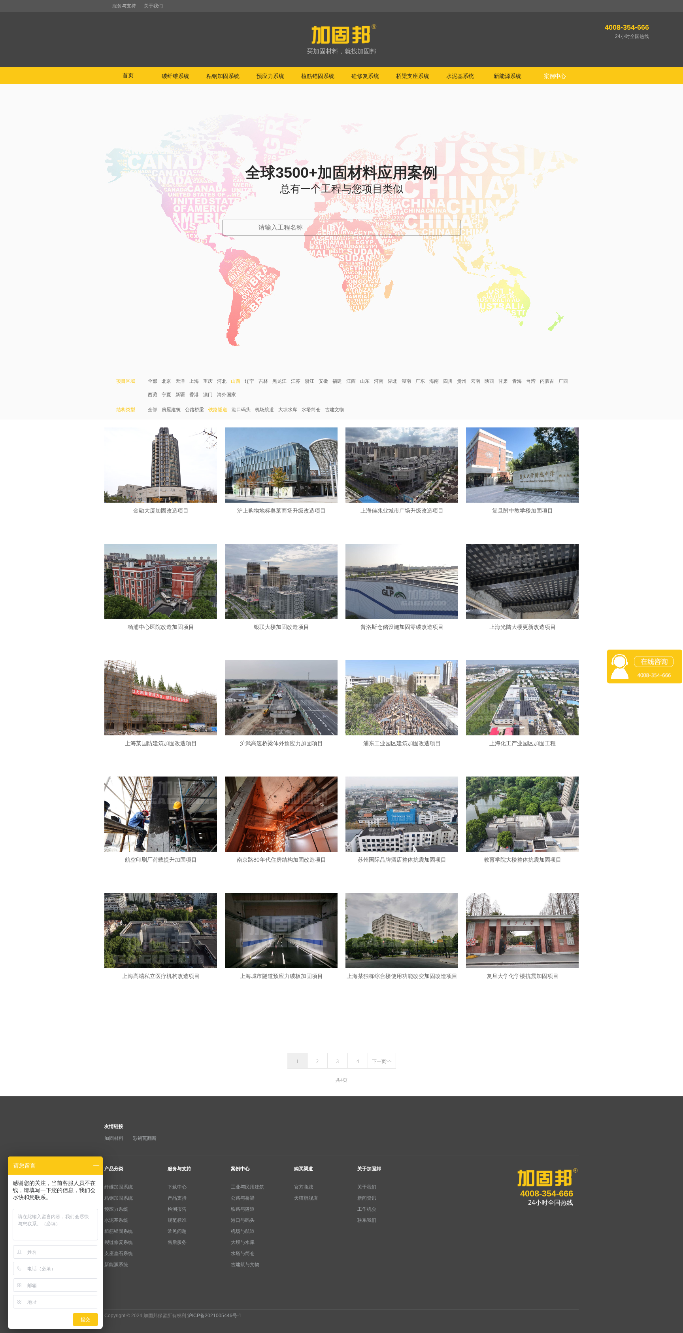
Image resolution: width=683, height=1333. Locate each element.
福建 (337, 381)
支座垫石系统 (118, 1253)
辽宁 (249, 381)
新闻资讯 (366, 1198)
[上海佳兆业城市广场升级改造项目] (401, 465)
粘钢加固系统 (118, 1198)
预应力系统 (116, 1209)
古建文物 (334, 409)
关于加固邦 (369, 1169)
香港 (194, 394)
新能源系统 (116, 1264)
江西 (351, 381)
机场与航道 (243, 1231)
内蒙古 (547, 381)
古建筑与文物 (245, 1264)
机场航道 (264, 409)
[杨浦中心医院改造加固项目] (160, 582)
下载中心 (177, 1187)
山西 (235, 381)
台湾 (531, 381)
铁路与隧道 (243, 1209)
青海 (517, 381)
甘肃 (503, 381)
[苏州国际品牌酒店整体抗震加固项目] (401, 815)
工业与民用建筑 (247, 1187)
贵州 (461, 381)
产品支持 (177, 1198)
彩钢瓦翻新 (145, 1138)
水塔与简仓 (243, 1253)
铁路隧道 (217, 409)
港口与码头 (243, 1220)
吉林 (263, 381)
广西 (563, 381)
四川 (448, 381)
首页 (128, 75)
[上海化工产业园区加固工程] (522, 698)
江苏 (295, 381)
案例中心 (240, 1169)
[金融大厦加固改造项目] (160, 465)
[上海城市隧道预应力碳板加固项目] (281, 931)
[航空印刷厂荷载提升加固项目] (160, 815)
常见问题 (177, 1231)
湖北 (392, 381)
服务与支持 (124, 6)
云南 (475, 381)
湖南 (406, 381)
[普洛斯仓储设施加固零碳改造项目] (401, 582)
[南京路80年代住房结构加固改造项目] (281, 815)
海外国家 (226, 394)
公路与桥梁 (243, 1198)
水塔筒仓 (311, 409)
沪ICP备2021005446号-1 (214, 1315)
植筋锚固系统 (118, 1231)
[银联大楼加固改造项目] (281, 582)
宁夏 (166, 394)
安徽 (323, 381)
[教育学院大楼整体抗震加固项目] (522, 815)
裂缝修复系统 (118, 1242)
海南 (434, 381)
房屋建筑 (171, 409)
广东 (420, 381)
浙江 (309, 381)
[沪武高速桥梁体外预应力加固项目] (281, 698)
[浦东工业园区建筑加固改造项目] (401, 698)
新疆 (180, 394)
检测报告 (177, 1209)
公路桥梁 (194, 409)
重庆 (208, 381)
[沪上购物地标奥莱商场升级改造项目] (281, 465)
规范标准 (177, 1220)
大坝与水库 (243, 1242)
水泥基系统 (116, 1220)
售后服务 (177, 1242)
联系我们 (366, 1220)
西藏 (152, 394)
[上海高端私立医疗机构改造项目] (160, 931)
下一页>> (382, 1061)
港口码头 (241, 409)
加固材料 (113, 1138)
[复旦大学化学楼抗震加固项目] (522, 931)
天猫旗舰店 (306, 1198)
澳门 (208, 394)
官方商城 (303, 1187)
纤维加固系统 (118, 1187)
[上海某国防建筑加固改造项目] (160, 698)
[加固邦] (341, 40)
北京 (166, 381)
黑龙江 (279, 381)
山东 (365, 381)
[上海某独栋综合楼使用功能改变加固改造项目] (401, 931)
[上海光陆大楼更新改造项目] (522, 582)
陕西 (489, 381)
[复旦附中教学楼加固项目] (522, 465)
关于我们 (153, 6)
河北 (221, 381)
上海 (194, 381)
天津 (180, 381)
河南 (378, 381)
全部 (152, 381)
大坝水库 (287, 409)
